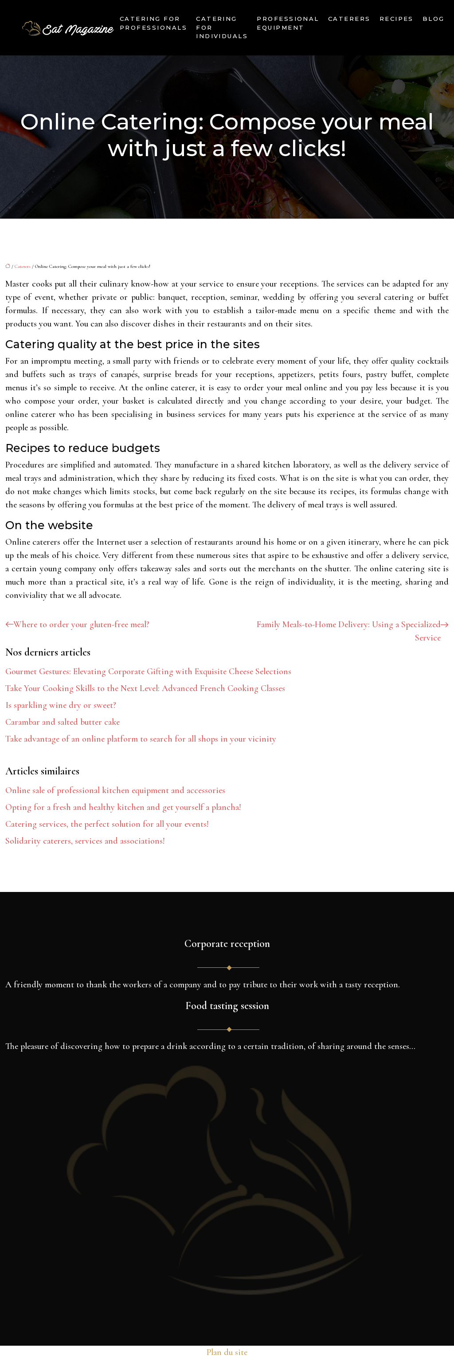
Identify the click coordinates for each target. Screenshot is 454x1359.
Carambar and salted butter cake (62, 722)
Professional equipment (288, 23)
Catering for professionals (153, 23)
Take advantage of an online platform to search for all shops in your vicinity (140, 739)
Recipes (397, 18)
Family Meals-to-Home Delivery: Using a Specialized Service (349, 631)
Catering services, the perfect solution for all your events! (107, 824)
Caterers (349, 18)
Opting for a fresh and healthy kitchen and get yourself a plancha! (123, 807)
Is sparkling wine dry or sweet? (60, 705)
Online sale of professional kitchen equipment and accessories (115, 790)
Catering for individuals (222, 27)
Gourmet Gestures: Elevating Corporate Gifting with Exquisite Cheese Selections (148, 671)
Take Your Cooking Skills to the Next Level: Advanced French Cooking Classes (145, 688)
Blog (434, 18)
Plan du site (227, 1352)
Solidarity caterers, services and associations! (85, 841)
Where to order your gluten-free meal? (81, 624)
